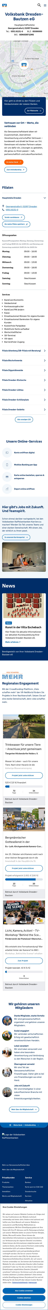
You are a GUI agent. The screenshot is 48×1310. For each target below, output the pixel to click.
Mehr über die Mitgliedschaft (22, 1109)
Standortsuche (30, 1191)
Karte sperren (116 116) (34, 1187)
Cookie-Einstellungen (24, 1305)
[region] (24, 1256)
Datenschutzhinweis (20, 1282)
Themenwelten (7, 1187)
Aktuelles (28, 1201)
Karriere (28, 1196)
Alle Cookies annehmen (24, 1291)
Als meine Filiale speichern (15, 224)
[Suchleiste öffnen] (39, 5)
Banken (28, 1182)
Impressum (32, 1282)
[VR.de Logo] (13, 5)
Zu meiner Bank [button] (12, 162)
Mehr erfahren (12, 642)
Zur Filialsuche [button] (32, 111)
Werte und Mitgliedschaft (12, 1196)
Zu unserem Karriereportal (15, 537)
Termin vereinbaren (12, 217)
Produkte (5, 1182)
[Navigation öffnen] (45, 5)
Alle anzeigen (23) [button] (24, 419)
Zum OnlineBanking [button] (14, 170)
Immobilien (6, 1191)
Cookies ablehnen (24, 1298)
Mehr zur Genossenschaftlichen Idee (16, 1165)
